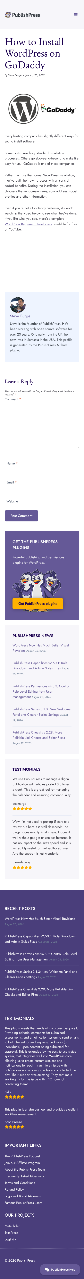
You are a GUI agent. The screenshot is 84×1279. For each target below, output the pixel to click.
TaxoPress (11, 1232)
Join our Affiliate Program (22, 1162)
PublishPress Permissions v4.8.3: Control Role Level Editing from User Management (41, 691)
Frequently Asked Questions (24, 1176)
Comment (13, 399)
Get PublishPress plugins (37, 603)
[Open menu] (75, 15)
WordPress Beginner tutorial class (28, 224)
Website (12, 501)
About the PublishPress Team (25, 1169)
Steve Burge (14, 75)
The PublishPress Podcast (22, 1156)
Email (11, 482)
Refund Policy (14, 1189)
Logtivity (10, 1239)
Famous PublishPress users (23, 1202)
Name (12, 463)
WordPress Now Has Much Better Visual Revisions (40, 918)
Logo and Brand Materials (23, 1196)
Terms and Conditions (20, 1182)
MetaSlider (12, 1226)
